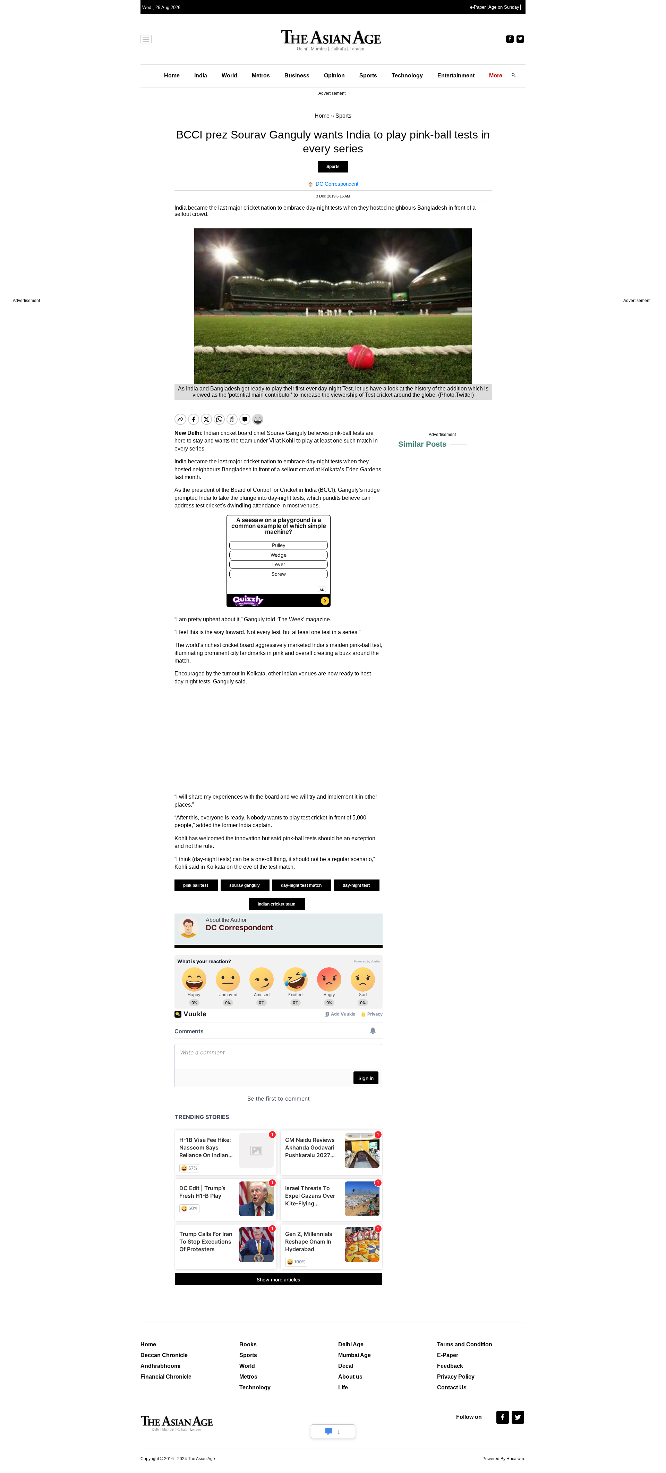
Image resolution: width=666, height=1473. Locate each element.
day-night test (357, 885)
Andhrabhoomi (160, 1366)
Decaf (345, 1366)
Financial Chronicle (165, 1377)
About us (350, 1377)
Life (343, 1387)
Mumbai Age (354, 1355)
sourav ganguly (245, 885)
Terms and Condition (464, 1344)
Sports (368, 75)
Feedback (450, 1366)
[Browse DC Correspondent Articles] (188, 927)
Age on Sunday (503, 7)
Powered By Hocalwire (504, 1458)
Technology (407, 75)
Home (172, 75)
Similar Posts (422, 444)
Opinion (334, 75)
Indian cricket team (277, 904)
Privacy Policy (456, 1377)
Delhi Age (351, 1344)
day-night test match (302, 885)
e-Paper (478, 7)
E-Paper (447, 1355)
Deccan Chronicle (164, 1355)
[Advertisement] (278, 739)
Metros (261, 75)
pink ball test (196, 885)
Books (248, 1344)
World (229, 75)
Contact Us (452, 1387)
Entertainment (456, 75)
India (200, 75)
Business (296, 75)
